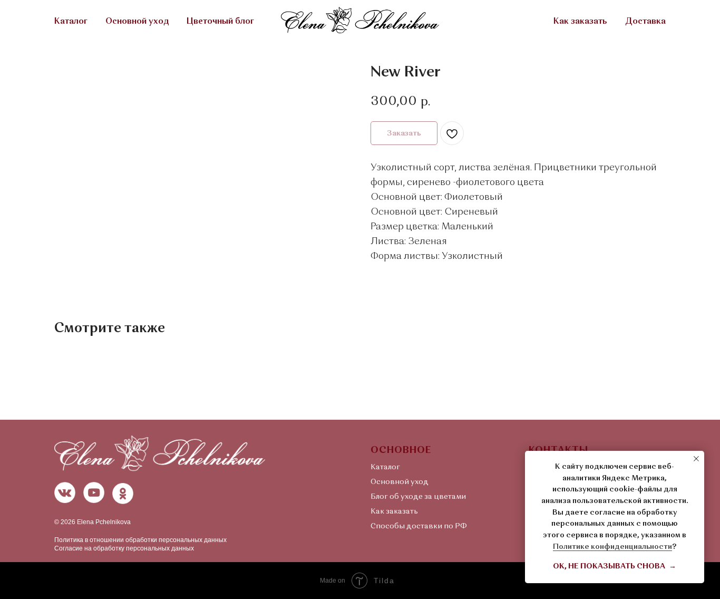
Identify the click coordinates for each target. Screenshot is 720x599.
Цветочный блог (220, 21)
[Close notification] (696, 458)
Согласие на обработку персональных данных (124, 548)
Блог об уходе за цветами (418, 496)
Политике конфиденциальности (612, 546)
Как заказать (580, 21)
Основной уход (137, 21)
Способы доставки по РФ (419, 526)
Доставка (645, 21)
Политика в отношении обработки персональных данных (140, 540)
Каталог (70, 21)
